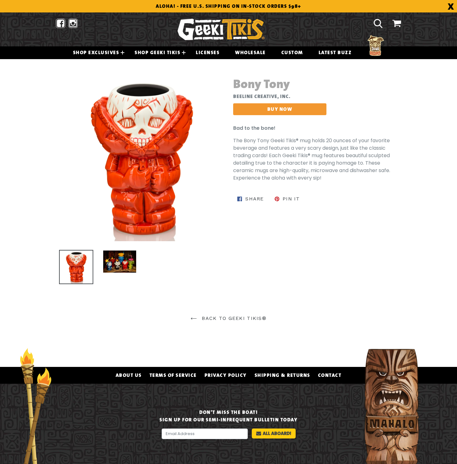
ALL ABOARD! (277, 433)
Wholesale (250, 52)
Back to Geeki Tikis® (233, 318)
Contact (330, 375)
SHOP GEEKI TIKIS (157, 52)
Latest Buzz (335, 52)
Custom (292, 52)
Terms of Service (173, 375)
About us (129, 375)
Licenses (207, 52)
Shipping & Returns (282, 375)
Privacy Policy (226, 375)
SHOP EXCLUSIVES (96, 52)
